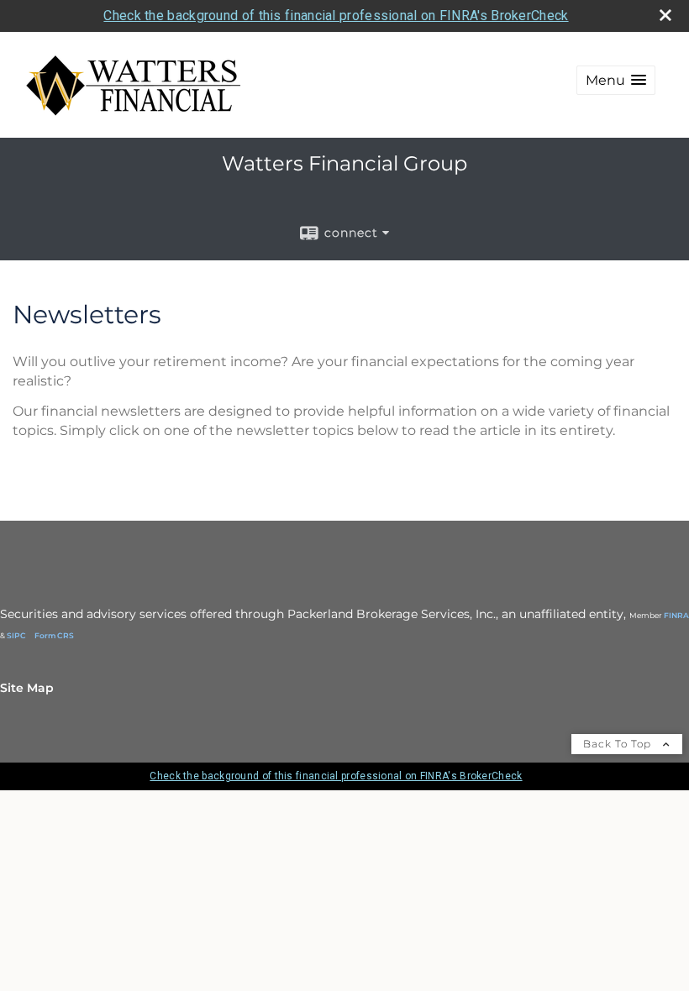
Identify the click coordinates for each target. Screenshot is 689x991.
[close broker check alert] (665, 15)
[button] (615, 80)
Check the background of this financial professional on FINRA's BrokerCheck (335, 16)
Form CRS (54, 635)
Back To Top (619, 743)
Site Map (27, 687)
